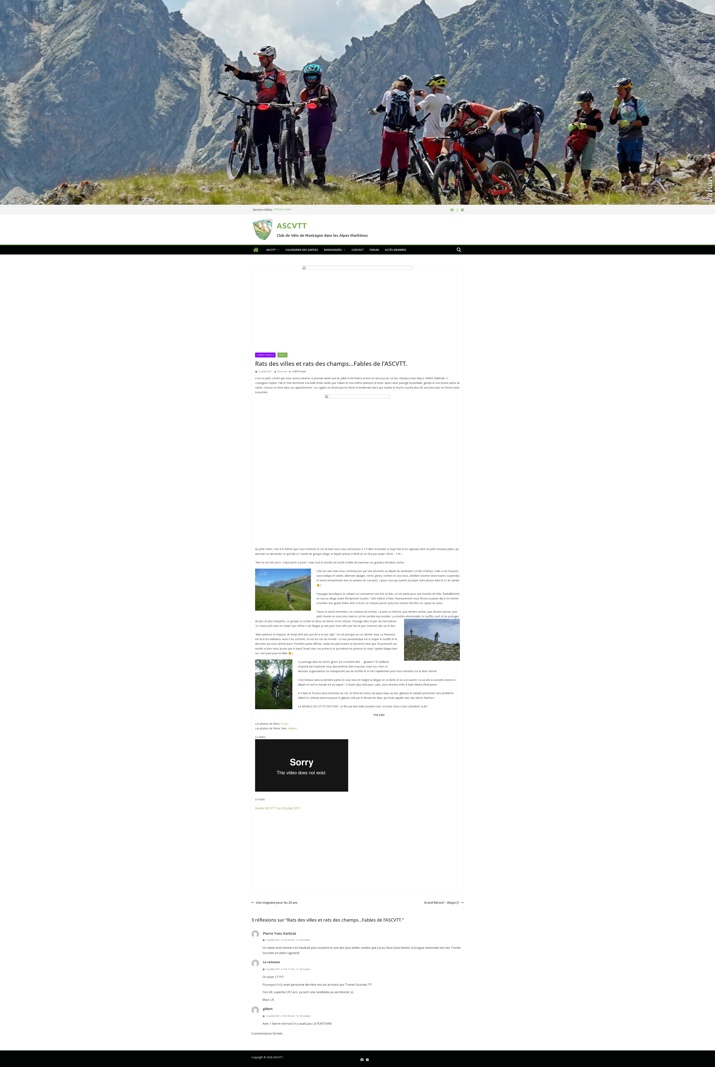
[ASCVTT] (357, 3)
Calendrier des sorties (301, 250)
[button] (277, 249)
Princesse (282, 371)
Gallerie (292, 728)
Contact (358, 250)
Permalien (305, 940)
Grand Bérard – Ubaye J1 (441, 903)
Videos (282, 355)
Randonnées (333, 250)
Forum (374, 250)
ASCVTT (292, 225)
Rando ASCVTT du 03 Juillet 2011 (278, 808)
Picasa (284, 723)
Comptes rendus (265, 355)
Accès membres (395, 250)
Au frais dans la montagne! (290, 209)
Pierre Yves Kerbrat (279, 933)
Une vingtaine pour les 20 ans (277, 903)
